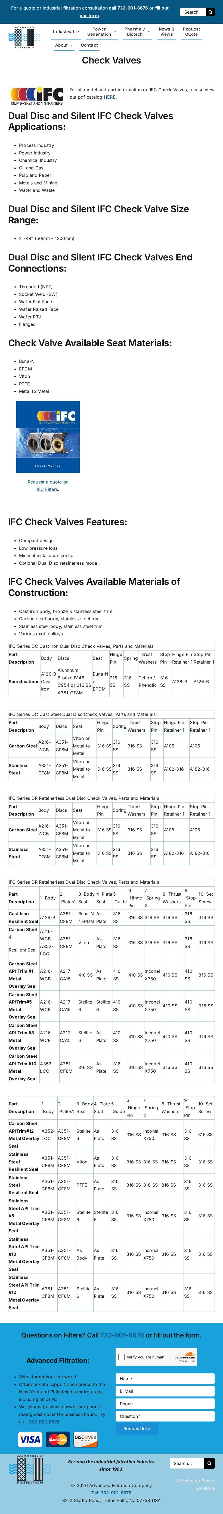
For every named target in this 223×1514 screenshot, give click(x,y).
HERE (110, 97)
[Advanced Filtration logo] (31, 1456)
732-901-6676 (132, 8)
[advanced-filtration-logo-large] (25, 28)
